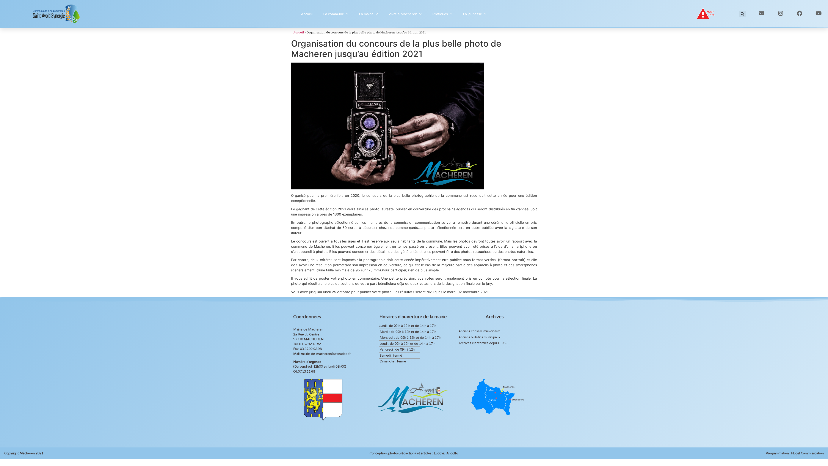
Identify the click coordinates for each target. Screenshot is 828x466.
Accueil (306, 14)
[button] (742, 14)
